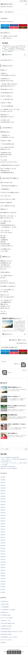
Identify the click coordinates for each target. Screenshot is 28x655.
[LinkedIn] (5, 28)
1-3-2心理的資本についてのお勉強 (8, 609)
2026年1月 (3, 485)
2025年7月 (3, 493)
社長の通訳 (3, 642)
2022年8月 (3, 529)
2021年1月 (3, 553)
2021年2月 (3, 551)
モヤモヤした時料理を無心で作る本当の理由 (10, 457)
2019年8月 (3, 586)
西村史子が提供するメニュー (15, 387)
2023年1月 (3, 523)
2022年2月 (3, 537)
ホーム (3, 11)
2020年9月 (3, 564)
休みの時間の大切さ (12, 414)
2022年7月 (3, 531)
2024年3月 (3, 507)
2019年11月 (3, 581)
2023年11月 (3, 515)
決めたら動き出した (12, 433)
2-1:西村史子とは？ (10, 11)
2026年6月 (3, 477)
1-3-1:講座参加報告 (5, 606)
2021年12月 (3, 542)
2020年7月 (3, 570)
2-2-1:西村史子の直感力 (5, 615)
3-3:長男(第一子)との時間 (6, 626)
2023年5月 (3, 518)
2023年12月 (3, 512)
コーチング (24, 339)
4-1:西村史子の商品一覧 (6, 628)
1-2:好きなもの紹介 (5, 604)
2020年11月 (3, 559)
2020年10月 (3, 562)
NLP (20, 339)
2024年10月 (3, 501)
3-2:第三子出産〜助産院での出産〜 (8, 623)
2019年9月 (3, 584)
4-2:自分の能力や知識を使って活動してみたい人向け (11, 631)
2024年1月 (3, 509)
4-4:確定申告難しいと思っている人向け (9, 637)
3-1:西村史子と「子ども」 (6, 620)
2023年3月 (3, 520)
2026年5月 (3, 479)
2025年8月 (3, 490)
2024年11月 (3, 499)
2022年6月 (3, 534)
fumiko (25, 343)
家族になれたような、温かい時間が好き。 (9, 468)
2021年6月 (3, 545)
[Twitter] (5, 25)
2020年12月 (3, 556)
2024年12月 (3, 496)
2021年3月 (3, 548)
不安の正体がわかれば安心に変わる (8, 466)
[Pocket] (14, 28)
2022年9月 (3, 526)
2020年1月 (3, 575)
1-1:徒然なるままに (5, 601)
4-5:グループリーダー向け (6, 639)
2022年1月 (3, 540)
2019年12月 (3, 578)
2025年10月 (3, 488)
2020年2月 (3, 573)
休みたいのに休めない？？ (14, 396)
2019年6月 (3, 592)
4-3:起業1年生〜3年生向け (6, 634)
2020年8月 (3, 567)
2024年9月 (3, 504)
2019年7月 (3, 589)
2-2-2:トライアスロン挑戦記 (6, 617)
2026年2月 (3, 482)
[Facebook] (14, 25)
